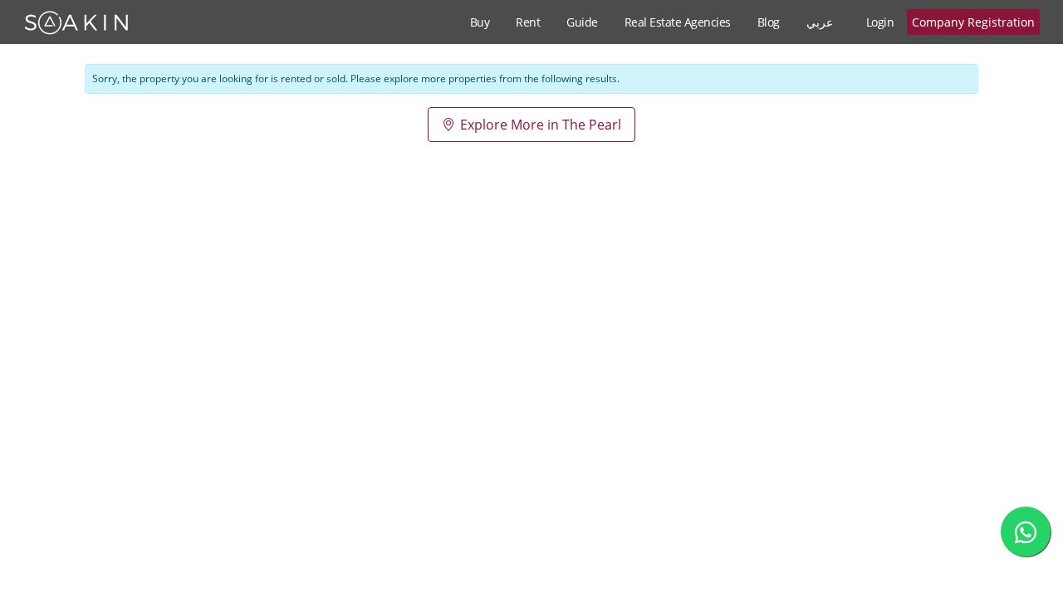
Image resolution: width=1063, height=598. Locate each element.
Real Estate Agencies (678, 22)
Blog (768, 22)
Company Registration (973, 22)
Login (880, 22)
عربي (819, 22)
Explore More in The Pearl (540, 124)
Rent (528, 22)
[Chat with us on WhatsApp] (1026, 531)
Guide (582, 22)
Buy (480, 22)
